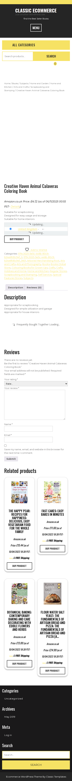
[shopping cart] (52, 66)
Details (15, 206)
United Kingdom (27, 229)
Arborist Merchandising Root (43, 260)
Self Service (45, 274)
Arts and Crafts (21, 87)
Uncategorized (13, 698)
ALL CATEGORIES (23, 45)
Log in (8, 735)
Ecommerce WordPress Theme (24, 776)
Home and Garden (39, 83)
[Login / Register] (18, 66)
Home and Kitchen (38, 271)
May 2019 (9, 716)
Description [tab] (15, 287)
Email (8, 435)
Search (51, 56)
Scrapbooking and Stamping (20, 274)
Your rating (11, 379)
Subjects (24, 83)
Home (7, 83)
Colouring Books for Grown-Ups (30, 267)
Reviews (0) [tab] (34, 287)
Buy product (17, 239)
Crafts (52, 267)
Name (8, 424)
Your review (11, 388)
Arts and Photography (29, 264)
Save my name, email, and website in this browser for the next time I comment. (34, 451)
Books (15, 83)
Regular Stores (58, 271)
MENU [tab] (36, 27)
